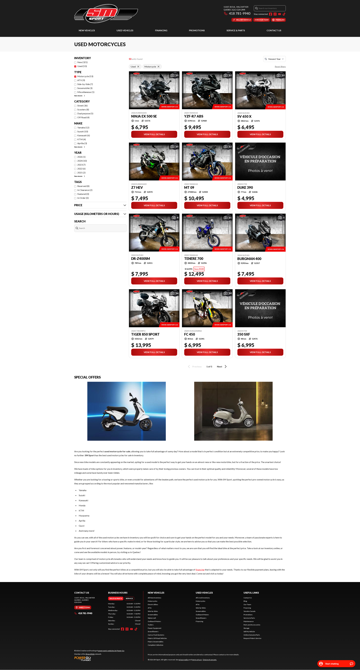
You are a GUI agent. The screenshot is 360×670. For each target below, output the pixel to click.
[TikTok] (284, 14)
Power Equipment (154, 628)
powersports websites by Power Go (111, 651)
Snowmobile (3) (84, 88)
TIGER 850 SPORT (145, 334)
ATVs (150, 608)
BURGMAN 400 (249, 259)
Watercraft (152, 618)
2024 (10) (82, 160)
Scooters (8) (83, 109)
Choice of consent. (210, 660)
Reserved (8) (83, 186)
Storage (246, 628)
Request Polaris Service (252, 638)
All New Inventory (154, 598)
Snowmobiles (153, 615)
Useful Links (251, 592)
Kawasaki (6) (83, 135)
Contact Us (274, 30)
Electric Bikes (153, 604)
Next (219, 366)
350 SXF (243, 334)
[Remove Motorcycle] (158, 66)
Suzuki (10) (82, 131)
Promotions (197, 30)
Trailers (151, 625)
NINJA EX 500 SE (144, 116)
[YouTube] (279, 14)
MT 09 (189, 187)
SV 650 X (244, 116)
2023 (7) (81, 164)
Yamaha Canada (249, 611)
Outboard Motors (154, 621)
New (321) (82, 62)
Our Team (247, 604)
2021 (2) (81, 172)
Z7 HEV (137, 187)
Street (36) (82, 105)
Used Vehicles (125, 30)
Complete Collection (155, 645)
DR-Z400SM (140, 259)
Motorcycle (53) (85, 76)
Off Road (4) (83, 117)
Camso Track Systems (156, 635)
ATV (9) (81, 80)
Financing (161, 30)
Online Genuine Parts (252, 635)
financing (200, 569)
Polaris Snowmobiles (155, 642)
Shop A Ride (90, 654)
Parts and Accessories (252, 625)
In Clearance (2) (84, 190)
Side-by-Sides (153, 611)
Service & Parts (236, 30)
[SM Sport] (106, 13)
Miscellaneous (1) (85, 92)
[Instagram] (275, 14)
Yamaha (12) (83, 127)
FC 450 (189, 334)
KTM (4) (81, 139)
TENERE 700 (193, 259)
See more (78, 96)
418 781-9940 (239, 13)
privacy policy (184, 660)
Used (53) (82, 66)
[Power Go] (99, 658)
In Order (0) (83, 197)
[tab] (115, 598)
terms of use (197, 660)
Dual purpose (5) (85, 113)
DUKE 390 (245, 187)
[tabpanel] (124, 614)
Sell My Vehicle (249, 631)
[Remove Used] (138, 66)
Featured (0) (83, 194)
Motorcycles (152, 601)
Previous (197, 366)
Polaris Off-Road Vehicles (157, 638)
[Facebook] (270, 14)
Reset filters (280, 66)
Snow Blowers (153, 631)
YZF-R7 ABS (193, 116)
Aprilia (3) (82, 143)
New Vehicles (87, 30)
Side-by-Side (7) (85, 84)
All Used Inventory (203, 598)
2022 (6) (81, 168)
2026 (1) (81, 156)
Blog (245, 601)
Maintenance (249, 621)
